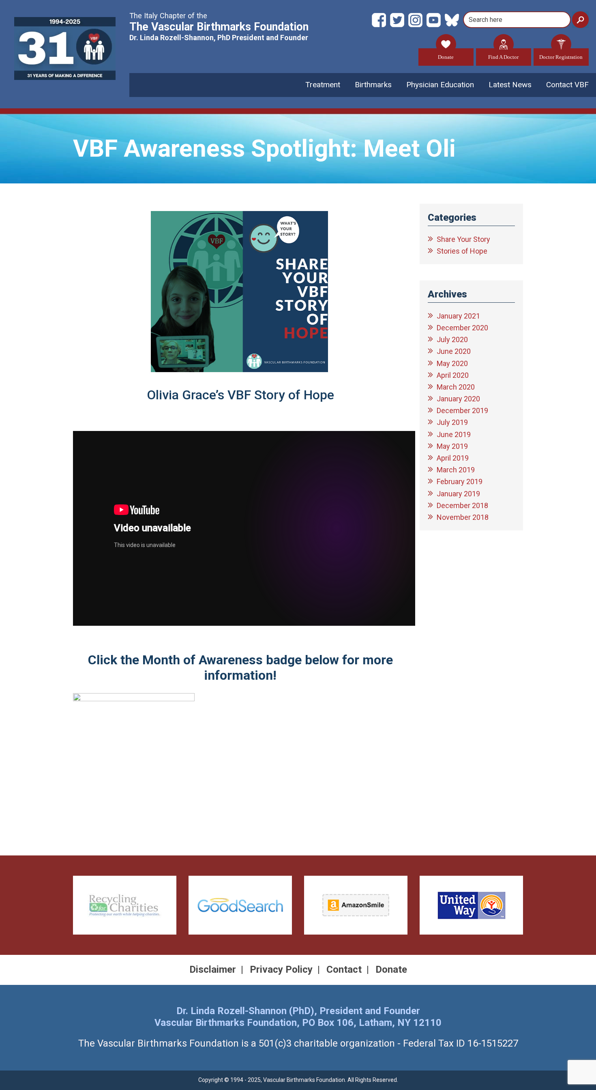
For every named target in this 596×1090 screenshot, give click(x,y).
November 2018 (463, 517)
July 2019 (452, 422)
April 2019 (453, 458)
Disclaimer (212, 969)
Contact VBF (567, 84)
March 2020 (456, 387)
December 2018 (462, 505)
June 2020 (454, 351)
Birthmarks (373, 84)
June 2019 (454, 434)
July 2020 (452, 339)
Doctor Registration (561, 57)
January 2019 (458, 493)
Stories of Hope (462, 251)
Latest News (510, 84)
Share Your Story (463, 239)
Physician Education (440, 84)
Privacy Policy (281, 969)
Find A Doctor (503, 57)
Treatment (322, 84)
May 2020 (452, 363)
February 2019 (459, 481)
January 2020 (458, 398)
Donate (446, 57)
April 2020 (453, 375)
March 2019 (456, 469)
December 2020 (462, 327)
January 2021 (458, 316)
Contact (344, 969)
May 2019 (452, 446)
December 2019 (462, 410)
